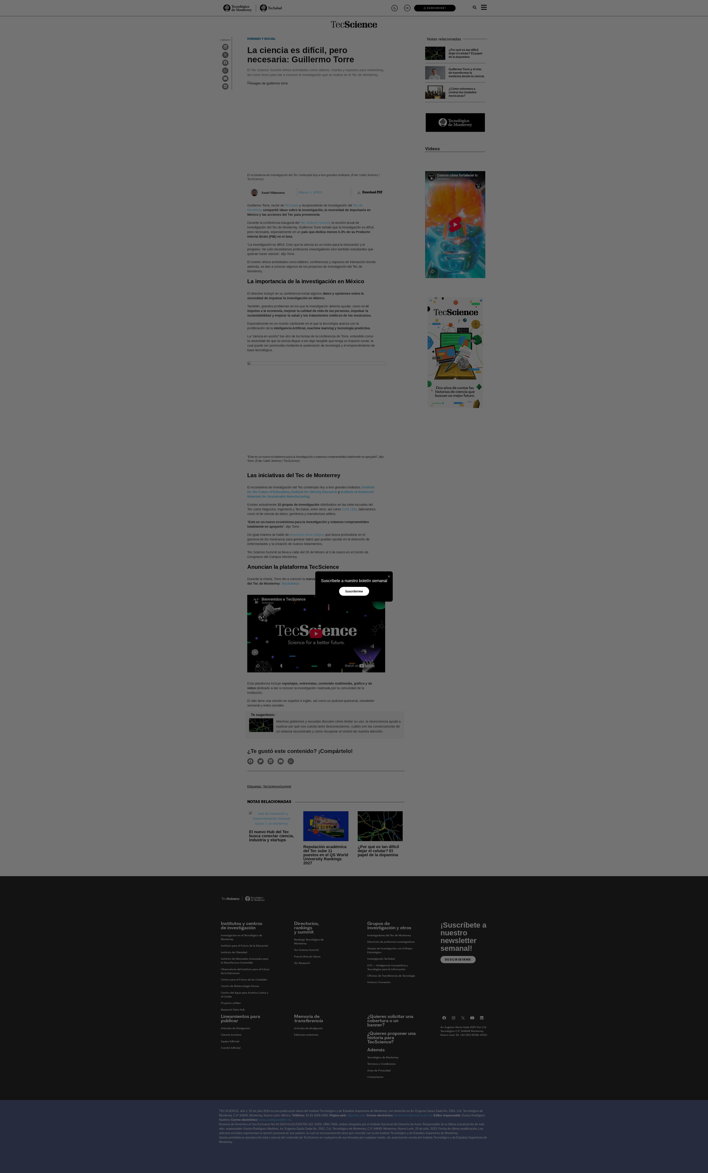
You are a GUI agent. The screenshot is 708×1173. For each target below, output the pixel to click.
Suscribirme (354, 591)
